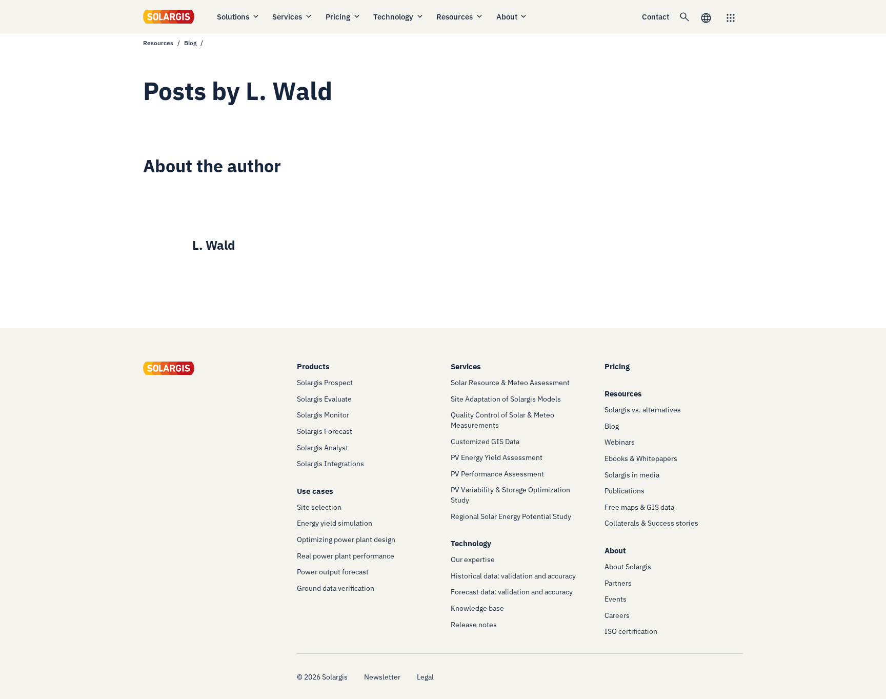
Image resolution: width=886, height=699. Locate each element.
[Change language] (706, 17)
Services (287, 17)
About (506, 17)
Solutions (233, 17)
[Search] (684, 16)
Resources (454, 17)
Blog (190, 43)
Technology (393, 17)
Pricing (338, 17)
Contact (655, 17)
